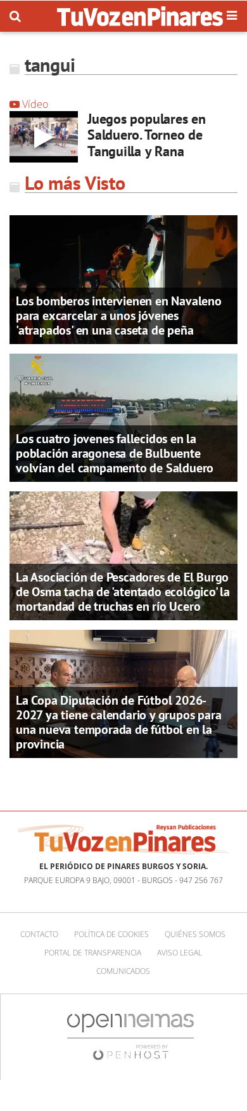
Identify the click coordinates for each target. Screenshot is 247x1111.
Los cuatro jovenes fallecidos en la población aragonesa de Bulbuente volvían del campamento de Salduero (114, 453)
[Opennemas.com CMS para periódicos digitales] (130, 1036)
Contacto (39, 934)
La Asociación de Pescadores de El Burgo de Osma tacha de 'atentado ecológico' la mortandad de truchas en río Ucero (123, 592)
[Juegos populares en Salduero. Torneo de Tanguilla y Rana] (44, 137)
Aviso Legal (179, 952)
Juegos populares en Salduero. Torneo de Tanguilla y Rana (146, 135)
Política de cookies (111, 934)
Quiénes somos (195, 934)
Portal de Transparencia (92, 952)
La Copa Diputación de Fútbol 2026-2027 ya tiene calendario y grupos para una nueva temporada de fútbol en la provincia (118, 722)
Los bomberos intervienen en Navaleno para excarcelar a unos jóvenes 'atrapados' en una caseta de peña (119, 315)
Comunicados (123, 971)
